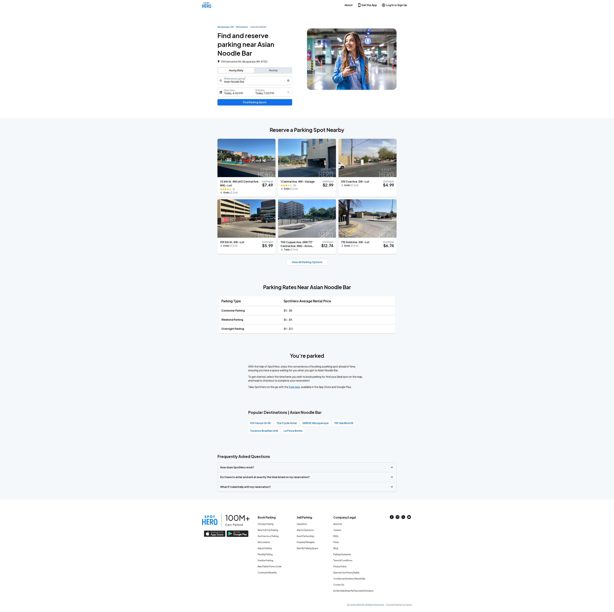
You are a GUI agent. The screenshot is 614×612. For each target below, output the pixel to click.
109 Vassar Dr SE (260, 423)
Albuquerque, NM (225, 27)
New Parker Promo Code (269, 566)
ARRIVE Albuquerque (316, 423)
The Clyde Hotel (286, 423)
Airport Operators (305, 530)
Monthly (273, 70)
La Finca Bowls (293, 430)
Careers (337, 530)
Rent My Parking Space (307, 548)
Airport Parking (265, 548)
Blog (335, 548)
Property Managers (306, 542)
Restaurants (242, 27)
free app (294, 387)
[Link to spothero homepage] (209, 520)
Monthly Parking (265, 554)
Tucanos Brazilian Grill (264, 430)
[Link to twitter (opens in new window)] (403, 518)
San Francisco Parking (268, 536)
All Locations (264, 542)
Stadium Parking (265, 560)
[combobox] (254, 80)
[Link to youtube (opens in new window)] (409, 518)
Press (336, 542)
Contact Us (338, 585)
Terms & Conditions (342, 560)
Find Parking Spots (255, 102)
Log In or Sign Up (396, 5)
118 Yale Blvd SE (343, 423)
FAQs (335, 536)
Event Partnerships (305, 536)
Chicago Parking (265, 524)
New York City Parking (268, 530)
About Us (337, 524)
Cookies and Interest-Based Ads (349, 578)
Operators (302, 524)
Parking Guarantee (342, 554)
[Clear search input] (288, 80)
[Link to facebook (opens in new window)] (392, 518)
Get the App (369, 5)
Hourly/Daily (236, 70)
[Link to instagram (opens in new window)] (397, 518)
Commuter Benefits (267, 572)
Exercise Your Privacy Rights (346, 572)
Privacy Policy (339, 566)
